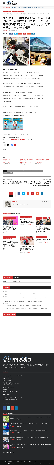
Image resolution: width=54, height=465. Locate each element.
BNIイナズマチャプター (7, 396)
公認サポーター (20, 461)
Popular (10, 413)
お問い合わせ (26, 461)
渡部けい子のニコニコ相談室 (8, 219)
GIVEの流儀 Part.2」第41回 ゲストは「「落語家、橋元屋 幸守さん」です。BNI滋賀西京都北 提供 (30, 424)
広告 (6, 461)
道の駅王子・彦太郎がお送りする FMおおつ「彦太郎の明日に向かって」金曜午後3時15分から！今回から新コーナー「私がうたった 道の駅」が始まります (10, 244)
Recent (5, 413)
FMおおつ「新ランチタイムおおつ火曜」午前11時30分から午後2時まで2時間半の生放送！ (27, 248)
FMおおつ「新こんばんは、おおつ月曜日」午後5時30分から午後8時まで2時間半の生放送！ (10, 161)
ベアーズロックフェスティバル (16, 170)
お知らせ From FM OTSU (7, 11)
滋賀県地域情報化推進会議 (8, 399)
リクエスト (14, 461)
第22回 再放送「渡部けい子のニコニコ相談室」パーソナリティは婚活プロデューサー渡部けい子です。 (30, 445)
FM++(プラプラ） (23, 217)
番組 (23, 11)
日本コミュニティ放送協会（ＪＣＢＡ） (11, 391)
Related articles (7, 213)
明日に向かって (33, 170)
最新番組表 (10, 461)
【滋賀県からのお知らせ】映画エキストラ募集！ (43, 240)
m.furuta (5, 30)
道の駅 (42, 170)
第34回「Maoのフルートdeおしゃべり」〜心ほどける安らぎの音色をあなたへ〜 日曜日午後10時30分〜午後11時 (30, 417)
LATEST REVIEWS (8, 277)
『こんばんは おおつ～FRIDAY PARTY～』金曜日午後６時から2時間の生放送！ (27, 221)
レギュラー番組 (19, 11)
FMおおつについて (32, 461)
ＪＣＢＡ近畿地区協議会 (8, 393)
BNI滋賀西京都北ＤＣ (7, 394)
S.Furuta (13, 232)
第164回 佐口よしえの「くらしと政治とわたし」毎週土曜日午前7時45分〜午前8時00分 (28, 430)
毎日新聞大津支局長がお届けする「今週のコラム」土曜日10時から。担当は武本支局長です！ (29, 437)
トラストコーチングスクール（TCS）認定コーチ (12, 397)
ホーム (3, 461)
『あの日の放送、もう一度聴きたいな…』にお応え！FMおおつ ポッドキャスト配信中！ (28, 7)
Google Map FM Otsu (7, 376)
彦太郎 (28, 170)
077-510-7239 (8, 378)
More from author (16, 213)
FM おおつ (13, 463)
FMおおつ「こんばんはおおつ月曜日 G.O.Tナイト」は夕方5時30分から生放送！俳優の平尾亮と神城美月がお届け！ (40, 183)
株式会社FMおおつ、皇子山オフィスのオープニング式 (14, 281)
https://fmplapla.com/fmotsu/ (17, 139)
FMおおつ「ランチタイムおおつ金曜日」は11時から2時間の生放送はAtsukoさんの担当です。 (26, 161)
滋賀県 (38, 170)
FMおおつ (9, 170)
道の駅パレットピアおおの (8, 172)
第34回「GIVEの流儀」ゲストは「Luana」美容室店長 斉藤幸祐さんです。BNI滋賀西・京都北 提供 (43, 229)
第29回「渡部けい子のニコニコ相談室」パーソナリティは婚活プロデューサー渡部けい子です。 (10, 229)
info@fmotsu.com (10, 387)
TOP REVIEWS (16, 277)
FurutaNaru (30, 224)
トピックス (13, 11)
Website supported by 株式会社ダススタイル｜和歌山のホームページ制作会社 (37, 463)
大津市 (24, 170)
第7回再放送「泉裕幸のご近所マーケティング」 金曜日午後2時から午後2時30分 (42, 161)
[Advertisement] (27, 334)
